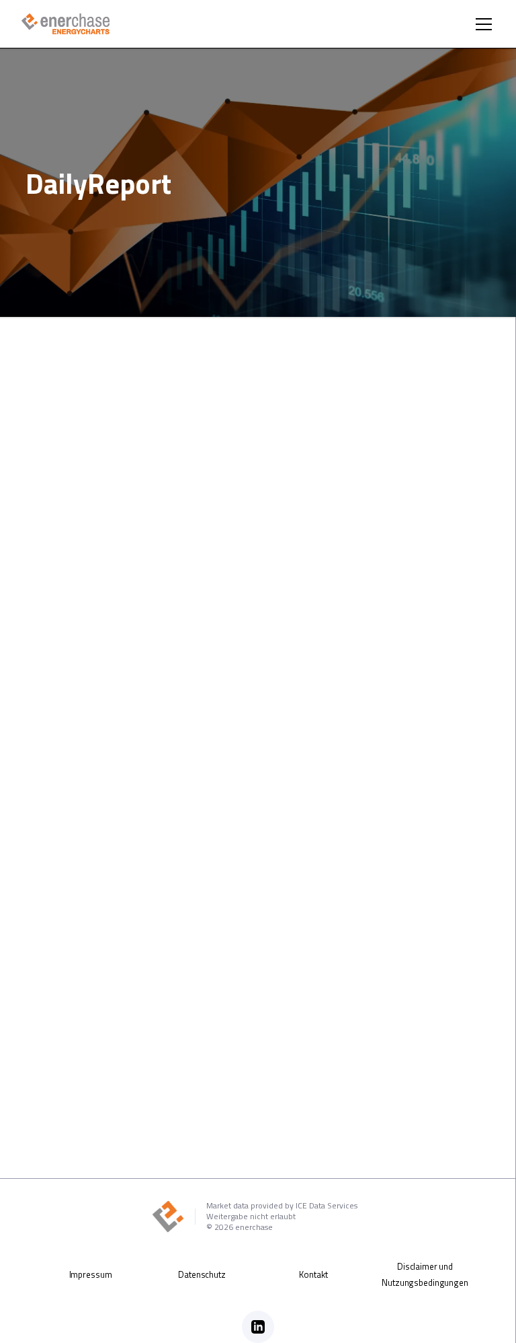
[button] (481, 24)
